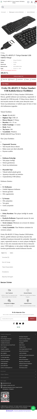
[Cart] (35, 2)
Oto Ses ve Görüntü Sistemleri (26, 355)
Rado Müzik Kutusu (24, 351)
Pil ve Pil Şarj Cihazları (6, 338)
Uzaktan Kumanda (5, 343)
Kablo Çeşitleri (22, 357)
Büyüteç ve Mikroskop (24, 361)
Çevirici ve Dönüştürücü (6, 367)
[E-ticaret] (18, 410)
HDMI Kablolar (4, 363)
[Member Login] (32, 2)
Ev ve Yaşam (4, 347)
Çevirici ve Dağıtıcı (23, 365)
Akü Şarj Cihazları (23, 336)
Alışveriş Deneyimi (7, 277)
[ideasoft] (9, 411)
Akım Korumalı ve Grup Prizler (8, 345)
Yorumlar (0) (5, 257)
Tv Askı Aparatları (5, 357)
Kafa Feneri (22, 345)
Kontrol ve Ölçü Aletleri (24, 338)
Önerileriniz (5, 272)
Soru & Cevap (6, 262)
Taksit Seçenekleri (7, 267)
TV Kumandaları (4, 361)
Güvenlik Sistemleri (5, 341)
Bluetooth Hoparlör (5, 359)
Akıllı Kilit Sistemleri (5, 355)
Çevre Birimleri (4, 365)
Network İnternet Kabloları (25, 363)
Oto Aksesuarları (23, 367)
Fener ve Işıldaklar (23, 341)
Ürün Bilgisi (5, 84)
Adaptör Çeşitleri (5, 349)
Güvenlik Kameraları (5, 351)
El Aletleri (21, 343)
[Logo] (13, 2)
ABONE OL (32, 318)
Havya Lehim (22, 347)
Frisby (2, 53)
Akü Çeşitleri (4, 353)
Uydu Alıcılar (4, 336)
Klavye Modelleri (17, 60)
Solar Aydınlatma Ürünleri (25, 349)
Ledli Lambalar (23, 353)
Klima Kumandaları (23, 359)
